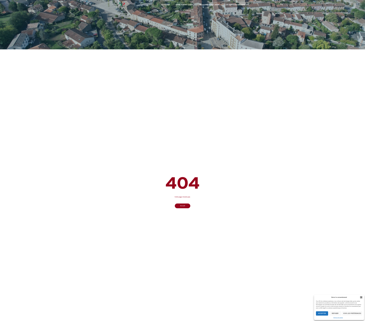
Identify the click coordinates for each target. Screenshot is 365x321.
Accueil (170, 25)
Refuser (335, 313)
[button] (361, 297)
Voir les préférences (352, 313)
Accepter (322, 313)
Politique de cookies (338, 317)
